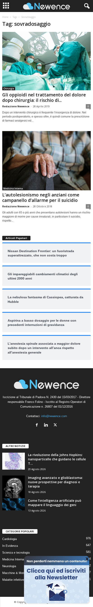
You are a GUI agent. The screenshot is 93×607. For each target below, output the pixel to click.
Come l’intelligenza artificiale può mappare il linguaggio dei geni (54, 502)
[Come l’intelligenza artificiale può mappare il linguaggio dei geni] (13, 504)
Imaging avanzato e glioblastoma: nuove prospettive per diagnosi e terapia (55, 482)
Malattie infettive (13, 579)
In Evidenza (10, 545)
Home (5, 17)
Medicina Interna (13, 188)
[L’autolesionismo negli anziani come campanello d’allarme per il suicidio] (46, 160)
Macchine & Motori (14, 573)
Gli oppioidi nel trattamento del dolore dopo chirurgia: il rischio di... (44, 97)
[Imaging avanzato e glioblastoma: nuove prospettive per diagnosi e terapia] (13, 487)
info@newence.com (54, 416)
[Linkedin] (47, 425)
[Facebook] (37, 425)
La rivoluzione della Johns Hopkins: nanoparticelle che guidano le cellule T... (57, 459)
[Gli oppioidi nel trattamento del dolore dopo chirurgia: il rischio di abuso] (46, 61)
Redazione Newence (15, 106)
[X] (56, 425)
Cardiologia (9, 539)
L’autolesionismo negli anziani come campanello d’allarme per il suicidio (40, 197)
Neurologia (9, 566)
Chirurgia (8, 88)
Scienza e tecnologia (16, 552)
